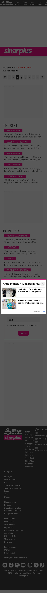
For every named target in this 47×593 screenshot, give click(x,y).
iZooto (43, 311)
